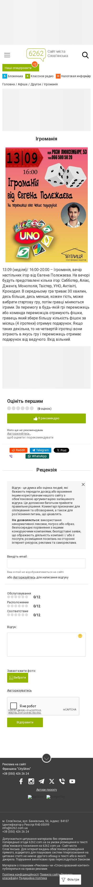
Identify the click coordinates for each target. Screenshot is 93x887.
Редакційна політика (33, 878)
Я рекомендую (48, 418)
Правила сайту (50, 874)
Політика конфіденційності (20, 874)
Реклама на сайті (14, 764)
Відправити (25, 722)
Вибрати (19, 677)
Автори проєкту (46, 789)
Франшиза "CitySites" (16, 769)
